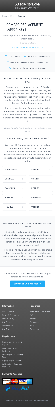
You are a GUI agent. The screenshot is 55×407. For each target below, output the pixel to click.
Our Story (6, 329)
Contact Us (34, 329)
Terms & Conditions (10, 315)
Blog (32, 325)
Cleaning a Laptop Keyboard (10, 349)
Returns (33, 318)
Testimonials (7, 325)
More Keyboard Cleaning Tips (12, 355)
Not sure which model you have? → (27, 47)
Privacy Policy (8, 318)
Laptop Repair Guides (11, 360)
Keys (12, 16)
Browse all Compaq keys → (27, 283)
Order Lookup (8, 312)
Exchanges (34, 322)
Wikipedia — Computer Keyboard (12, 365)
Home (4, 16)
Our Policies (7, 322)
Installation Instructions (40, 312)
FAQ (31, 315)
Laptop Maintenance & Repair (12, 343)
